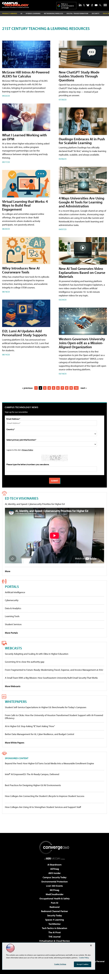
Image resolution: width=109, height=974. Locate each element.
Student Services (13, 624)
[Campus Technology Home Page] (15, 5)
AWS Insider (54, 873)
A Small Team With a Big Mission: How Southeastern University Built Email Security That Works (51, 677)
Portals (12, 586)
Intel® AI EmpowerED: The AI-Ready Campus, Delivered (32, 774)
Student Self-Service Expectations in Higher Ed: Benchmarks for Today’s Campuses (45, 707)
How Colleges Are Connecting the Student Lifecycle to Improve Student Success (44, 796)
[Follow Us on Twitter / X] (84, 5)
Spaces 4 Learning (54, 919)
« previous (27, 387)
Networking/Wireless (53, 13)
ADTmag (54, 868)
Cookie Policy (84, 958)
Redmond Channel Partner (54, 911)
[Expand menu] (105, 5)
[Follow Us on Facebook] (92, 5)
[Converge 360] (54, 847)
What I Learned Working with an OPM (24, 137)
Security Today (54, 915)
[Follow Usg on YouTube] (96, 5)
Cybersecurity (11, 600)
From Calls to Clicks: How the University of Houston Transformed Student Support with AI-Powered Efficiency (54, 717)
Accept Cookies (83, 964)
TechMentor (55, 923)
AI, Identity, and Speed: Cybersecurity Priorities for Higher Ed (35, 504)
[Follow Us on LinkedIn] (80, 5)
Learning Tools (12, 616)
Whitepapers (16, 701)
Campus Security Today (54, 877)
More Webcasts (12, 686)
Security (95, 13)
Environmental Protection (54, 881)
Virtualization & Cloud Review (54, 940)
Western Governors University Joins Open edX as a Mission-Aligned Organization (82, 343)
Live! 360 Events (54, 885)
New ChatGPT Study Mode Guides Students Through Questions (79, 76)
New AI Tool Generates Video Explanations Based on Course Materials (82, 272)
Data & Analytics (13, 608)
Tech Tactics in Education (54, 928)
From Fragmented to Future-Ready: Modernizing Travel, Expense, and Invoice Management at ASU (54, 669)
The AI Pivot (54, 932)
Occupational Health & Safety (54, 898)
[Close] (91, 945)
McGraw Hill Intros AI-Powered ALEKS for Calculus (25, 74)
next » (84, 387)
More (7, 571)
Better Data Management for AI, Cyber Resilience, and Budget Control (39, 734)
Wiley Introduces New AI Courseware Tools (21, 270)
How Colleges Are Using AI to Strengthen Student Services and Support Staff (43, 807)
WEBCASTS (13, 648)
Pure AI (54, 902)
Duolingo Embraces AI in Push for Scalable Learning (82, 141)
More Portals (11, 632)
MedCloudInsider (54, 894)
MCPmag (54, 890)
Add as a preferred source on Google (67, 6)
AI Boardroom (54, 864)
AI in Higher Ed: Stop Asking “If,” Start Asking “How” (30, 726)
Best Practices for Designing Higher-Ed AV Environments (33, 785)
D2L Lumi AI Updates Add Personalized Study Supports (24, 333)
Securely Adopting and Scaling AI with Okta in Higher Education (36, 653)
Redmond (54, 906)
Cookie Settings (60, 964)
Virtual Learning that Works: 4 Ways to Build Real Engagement (25, 205)
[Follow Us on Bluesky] (88, 5)
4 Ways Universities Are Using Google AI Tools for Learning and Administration (81, 202)
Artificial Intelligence (15, 592)
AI (21, 13)
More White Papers (14, 742)
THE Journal (55, 936)
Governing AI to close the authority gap (24, 661)
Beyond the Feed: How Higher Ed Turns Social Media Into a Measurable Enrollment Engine (49, 763)
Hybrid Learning (33, 13)
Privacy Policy (27, 450)
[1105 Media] (54, 858)
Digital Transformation (77, 13)
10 (76, 387)
